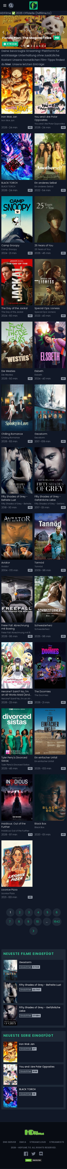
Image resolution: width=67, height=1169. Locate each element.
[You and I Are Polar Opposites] (50, 90)
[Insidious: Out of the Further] (16, 797)
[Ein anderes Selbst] (50, 156)
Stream (12, 43)
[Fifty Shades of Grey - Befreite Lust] (16, 470)
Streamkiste (56, 1142)
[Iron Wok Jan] (16, 90)
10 (37, 922)
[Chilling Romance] (16, 407)
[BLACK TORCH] (16, 156)
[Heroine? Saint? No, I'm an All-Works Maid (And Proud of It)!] (16, 665)
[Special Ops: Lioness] (50, 282)
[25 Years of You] (50, 219)
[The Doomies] (50, 665)
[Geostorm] (50, 407)
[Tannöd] (50, 536)
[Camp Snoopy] (16, 219)
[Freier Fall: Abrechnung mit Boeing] (16, 599)
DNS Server (9, 1142)
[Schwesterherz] (50, 599)
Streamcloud (38, 1142)
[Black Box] (50, 797)
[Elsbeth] (50, 345)
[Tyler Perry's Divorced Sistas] (16, 731)
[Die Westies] (16, 345)
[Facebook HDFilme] (26, 1154)
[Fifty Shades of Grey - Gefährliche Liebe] (50, 470)
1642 (57, 922)
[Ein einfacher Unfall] (50, 731)
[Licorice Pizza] (16, 863)
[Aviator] (16, 536)
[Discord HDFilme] (41, 1154)
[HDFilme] (33, 5)
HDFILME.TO (24, 1147)
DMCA (22, 1142)
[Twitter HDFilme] (33, 1154)
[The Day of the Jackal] (16, 282)
